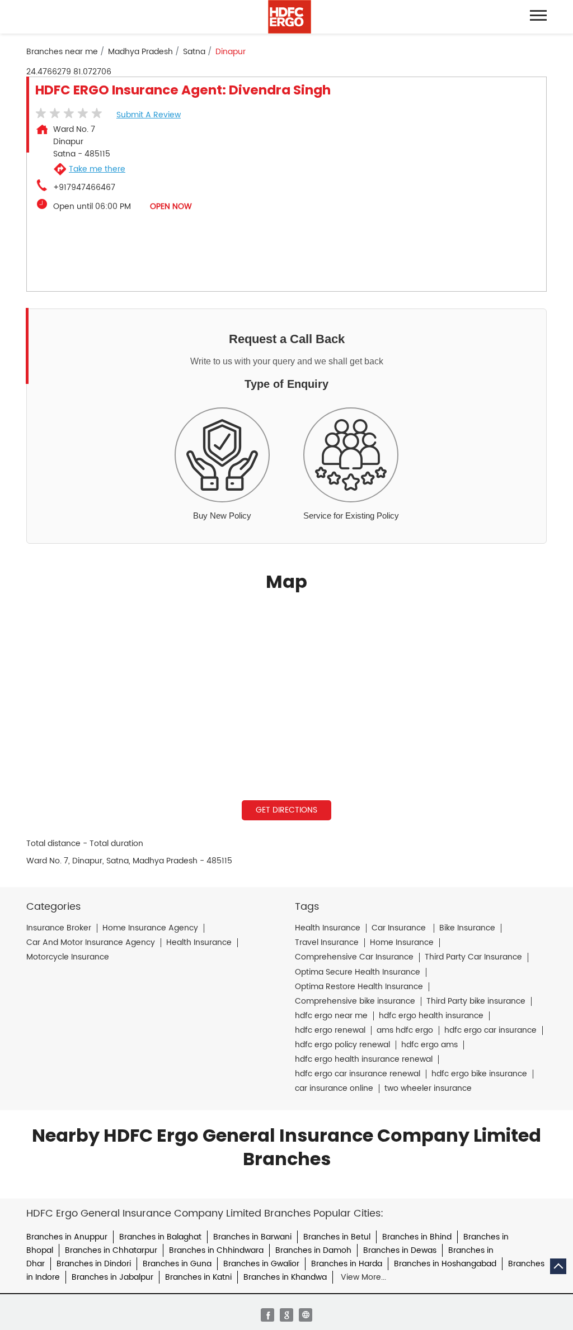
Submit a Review (148, 114)
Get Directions (286, 810)
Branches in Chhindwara (216, 1250)
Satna (194, 52)
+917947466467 (84, 188)
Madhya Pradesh (140, 52)
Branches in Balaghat (160, 1237)
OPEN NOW (171, 206)
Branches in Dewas (399, 1250)
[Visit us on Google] (286, 1315)
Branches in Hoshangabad (445, 1263)
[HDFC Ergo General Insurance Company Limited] (289, 17)
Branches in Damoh (313, 1250)
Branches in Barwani (252, 1237)
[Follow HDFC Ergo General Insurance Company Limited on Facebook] (267, 1315)
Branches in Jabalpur (112, 1277)
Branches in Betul (336, 1237)
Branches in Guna (177, 1263)
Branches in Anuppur (66, 1237)
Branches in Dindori (94, 1263)
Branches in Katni (198, 1277)
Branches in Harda (346, 1263)
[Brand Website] (305, 1315)
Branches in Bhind (417, 1237)
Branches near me (62, 52)
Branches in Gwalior (261, 1263)
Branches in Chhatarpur (111, 1250)
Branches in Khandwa (285, 1277)
